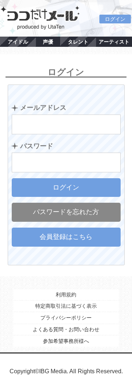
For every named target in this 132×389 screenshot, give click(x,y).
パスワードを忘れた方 (66, 212)
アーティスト (114, 42)
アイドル (18, 42)
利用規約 (66, 295)
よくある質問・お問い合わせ (66, 329)
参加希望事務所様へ (66, 341)
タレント (78, 42)
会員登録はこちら (66, 236)
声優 (48, 42)
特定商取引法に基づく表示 (66, 306)
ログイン (115, 19)
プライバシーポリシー (66, 318)
